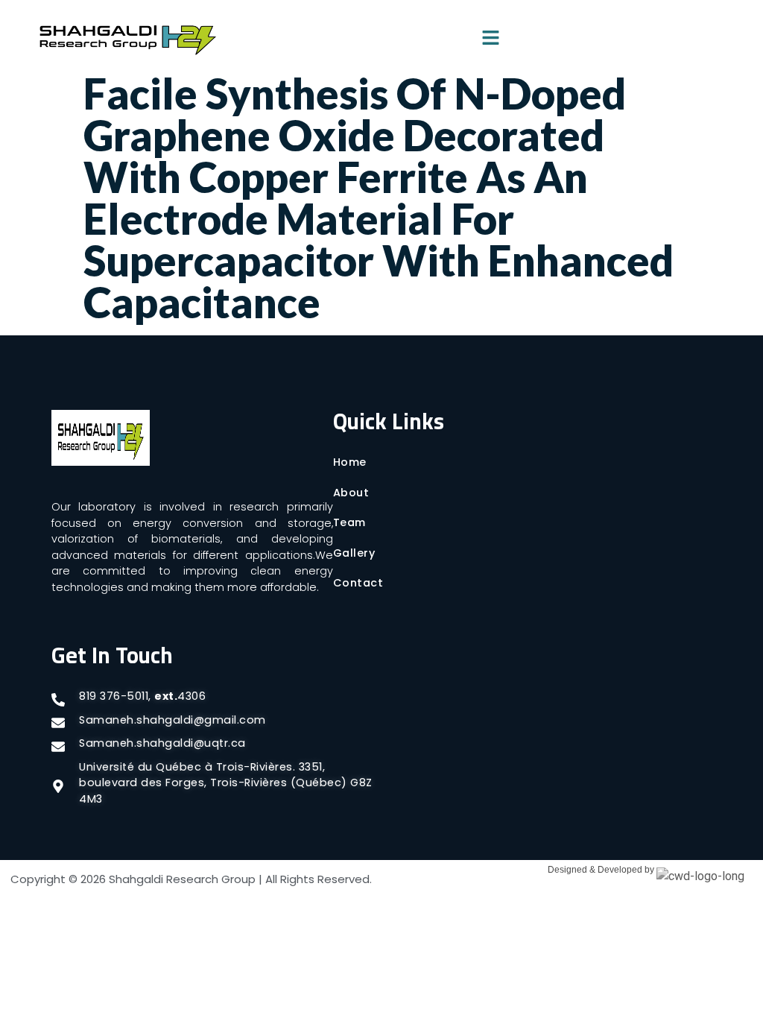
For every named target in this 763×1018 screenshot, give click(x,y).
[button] (490, 38)
